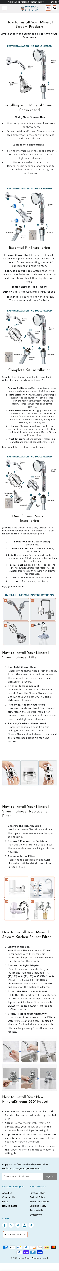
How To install (9, 1206)
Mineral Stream (24, 1258)
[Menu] (4, 8)
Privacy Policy (37, 1193)
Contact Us (8, 1197)
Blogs (5, 1202)
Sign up (50, 1177)
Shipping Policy (38, 1206)
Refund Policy (37, 1197)
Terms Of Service (39, 1202)
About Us (7, 1193)
